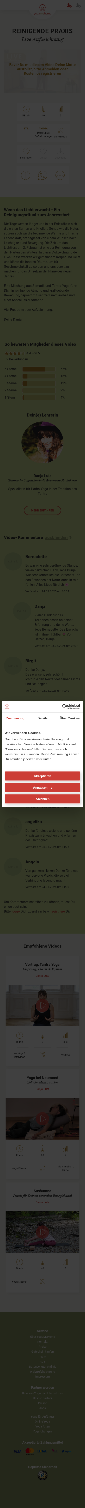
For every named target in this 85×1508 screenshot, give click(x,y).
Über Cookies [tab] (70, 718)
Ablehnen (43, 799)
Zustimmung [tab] (15, 718)
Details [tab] (43, 718)
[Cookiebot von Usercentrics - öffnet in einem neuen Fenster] (62, 706)
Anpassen (40, 787)
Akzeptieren (42, 776)
